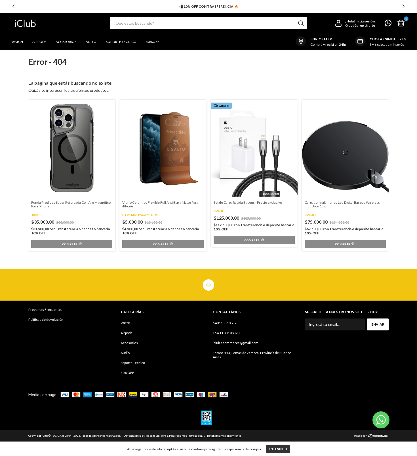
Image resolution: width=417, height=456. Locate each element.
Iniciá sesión (365, 21)
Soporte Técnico (121, 41)
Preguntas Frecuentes (45, 309)
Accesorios (66, 41)
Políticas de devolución (45, 319)
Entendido (278, 449)
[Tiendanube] (371, 436)
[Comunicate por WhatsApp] (388, 24)
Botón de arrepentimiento (224, 435)
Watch (17, 41)
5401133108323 (226, 323)
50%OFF (152, 41)
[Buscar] (300, 23)
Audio (91, 41)
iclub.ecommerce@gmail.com (235, 343)
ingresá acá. (195, 435)
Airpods (39, 41)
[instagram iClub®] (208, 285)
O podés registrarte (360, 25)
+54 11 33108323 (226, 333)
